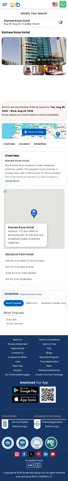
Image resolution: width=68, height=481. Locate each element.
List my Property (20, 422)
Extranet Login (20, 426)
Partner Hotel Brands (49, 370)
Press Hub (18, 365)
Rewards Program (49, 357)
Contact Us (18, 352)
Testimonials (17, 348)
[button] (34, 214)
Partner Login (52, 426)
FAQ (49, 348)
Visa (17, 361)
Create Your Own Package (49, 374)
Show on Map (36, 132)
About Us (17, 339)
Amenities (40, 144)
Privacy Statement (17, 344)
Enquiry (17, 370)
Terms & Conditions (49, 339)
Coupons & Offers (17, 357)
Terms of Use (49, 344)
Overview (9, 144)
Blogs (49, 352)
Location (24, 144)
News (49, 365)
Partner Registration (52, 422)
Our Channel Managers (17, 374)
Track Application (49, 361)
